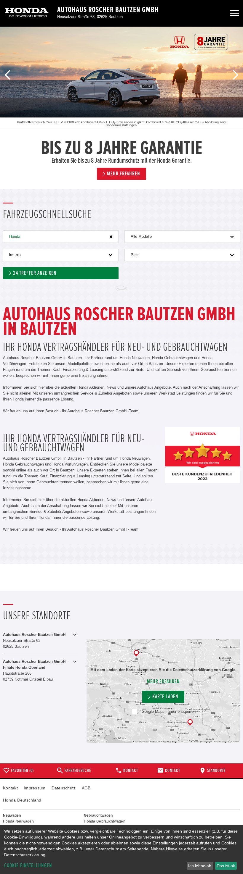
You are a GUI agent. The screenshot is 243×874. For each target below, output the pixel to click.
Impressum (35, 788)
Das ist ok (226, 865)
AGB (86, 788)
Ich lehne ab (199, 865)
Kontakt (10, 788)
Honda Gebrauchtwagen (104, 821)
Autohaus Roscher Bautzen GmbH (108, 10)
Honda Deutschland (22, 800)
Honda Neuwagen (18, 821)
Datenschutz (64, 788)
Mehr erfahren (163, 681)
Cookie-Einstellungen (28, 865)
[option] (121, 108)
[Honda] (27, 13)
